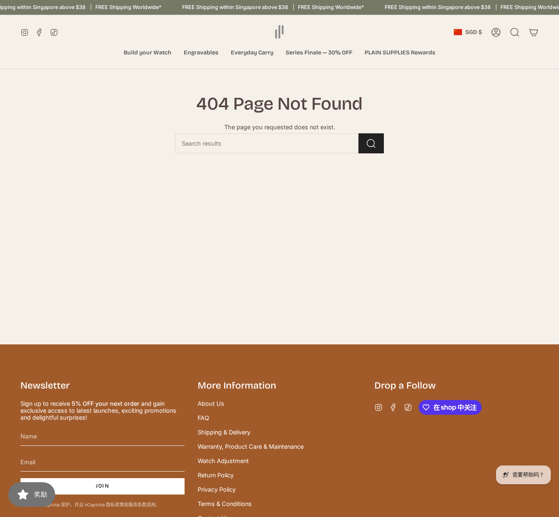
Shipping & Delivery (224, 432)
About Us (211, 403)
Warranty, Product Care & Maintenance (251, 446)
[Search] (371, 143)
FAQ (203, 417)
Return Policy (216, 475)
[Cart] (533, 32)
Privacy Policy (217, 489)
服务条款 (137, 505)
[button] (147, 53)
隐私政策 (115, 505)
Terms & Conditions (225, 503)
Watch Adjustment (223, 460)
